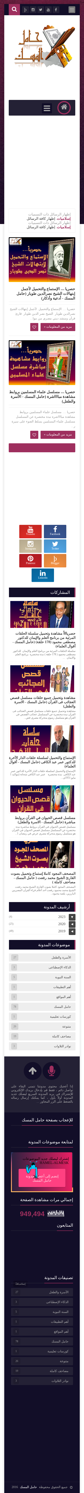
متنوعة (66, 1026)
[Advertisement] (42, 162)
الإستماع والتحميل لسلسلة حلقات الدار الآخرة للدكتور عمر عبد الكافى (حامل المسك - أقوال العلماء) (42, 762)
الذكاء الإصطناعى (60, 967)
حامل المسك (62, 1006)
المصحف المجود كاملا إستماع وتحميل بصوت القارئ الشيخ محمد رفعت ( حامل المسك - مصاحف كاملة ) (43, 878)
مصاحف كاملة (61, 1036)
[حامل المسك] (44, 68)
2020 (61, 924)
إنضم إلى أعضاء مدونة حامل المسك (42, 1178)
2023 (61, 917)
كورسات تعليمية (60, 1016)
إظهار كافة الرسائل (41, 218)
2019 (61, 931)
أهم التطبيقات (62, 987)
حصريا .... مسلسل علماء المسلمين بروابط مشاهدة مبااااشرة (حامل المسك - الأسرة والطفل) (42, 396)
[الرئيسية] (64, 107)
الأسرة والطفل (61, 957)
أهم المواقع (63, 997)
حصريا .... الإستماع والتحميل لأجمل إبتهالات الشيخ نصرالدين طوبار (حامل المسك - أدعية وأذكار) (46, 293)
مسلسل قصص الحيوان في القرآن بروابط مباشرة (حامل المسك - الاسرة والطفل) (45, 820)
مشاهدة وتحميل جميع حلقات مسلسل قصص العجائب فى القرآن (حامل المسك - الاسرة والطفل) (42, 702)
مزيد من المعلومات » (58, 326)
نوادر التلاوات (62, 1046)
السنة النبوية (63, 977)
